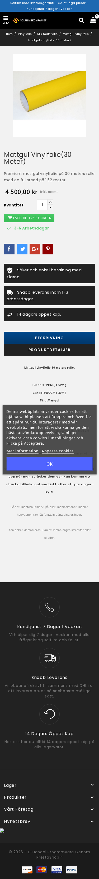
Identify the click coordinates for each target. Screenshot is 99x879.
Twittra (22, 249)
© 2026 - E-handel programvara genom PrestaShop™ (49, 854)
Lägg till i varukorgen (31, 218)
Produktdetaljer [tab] (50, 349)
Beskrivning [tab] (49, 338)
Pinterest (48, 249)
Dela (9, 249)
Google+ (35, 249)
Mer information (22, 450)
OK (49, 464)
